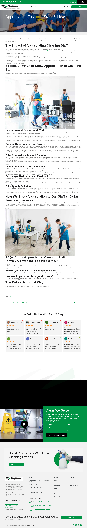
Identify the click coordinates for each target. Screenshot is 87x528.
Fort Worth (51, 426)
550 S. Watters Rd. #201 (11, 505)
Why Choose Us (46, 6)
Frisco (50, 430)
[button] (24, 424)
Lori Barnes (14, 338)
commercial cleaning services (25, 284)
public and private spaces (48, 50)
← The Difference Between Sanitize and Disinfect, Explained (18, 302)
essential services (68, 40)
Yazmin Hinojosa (54, 338)
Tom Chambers (72, 338)
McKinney (69, 429)
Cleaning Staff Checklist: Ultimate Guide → (72, 302)
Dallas (8, 202)
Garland (68, 424)
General (11, 296)
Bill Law (8, 293)
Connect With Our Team (79, 6)
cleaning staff (41, 72)
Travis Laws (33, 338)
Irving (68, 427)
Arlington (51, 429)
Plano (68, 430)
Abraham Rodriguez (17, 322)
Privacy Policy (30, 525)
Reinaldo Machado (35, 322)
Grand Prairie (70, 426)
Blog (52, 6)
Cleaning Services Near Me (62, 6)
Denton (50, 427)
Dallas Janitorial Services (11, 504)
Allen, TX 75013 (9, 507)
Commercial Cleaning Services (32, 6)
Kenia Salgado (53, 322)
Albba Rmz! (71, 322)
